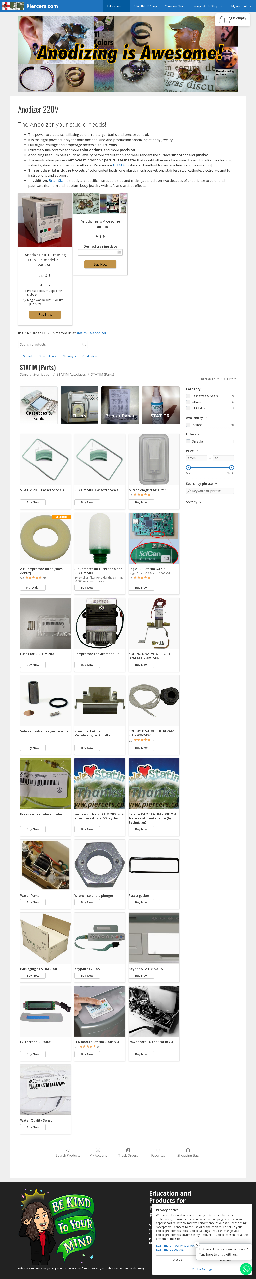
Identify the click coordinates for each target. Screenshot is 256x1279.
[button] (125, 6)
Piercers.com (42, 6)
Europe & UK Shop (205, 6)
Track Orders (128, 1155)
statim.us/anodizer (91, 333)
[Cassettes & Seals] (38, 397)
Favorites (158, 1155)
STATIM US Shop (145, 6)
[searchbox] (53, 344)
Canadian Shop (175, 6)
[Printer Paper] (120, 397)
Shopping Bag (188, 1155)
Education (114, 6)
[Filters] (79, 397)
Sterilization (42, 374)
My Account (239, 6)
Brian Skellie (58, 180)
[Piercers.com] (14, 6)
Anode (45, 285)
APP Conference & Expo (85, 1268)
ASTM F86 (121, 165)
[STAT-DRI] (161, 397)
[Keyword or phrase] (189, 491)
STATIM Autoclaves (71, 374)
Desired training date (100, 246)
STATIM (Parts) (102, 374)
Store (24, 374)
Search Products (68, 1155)
